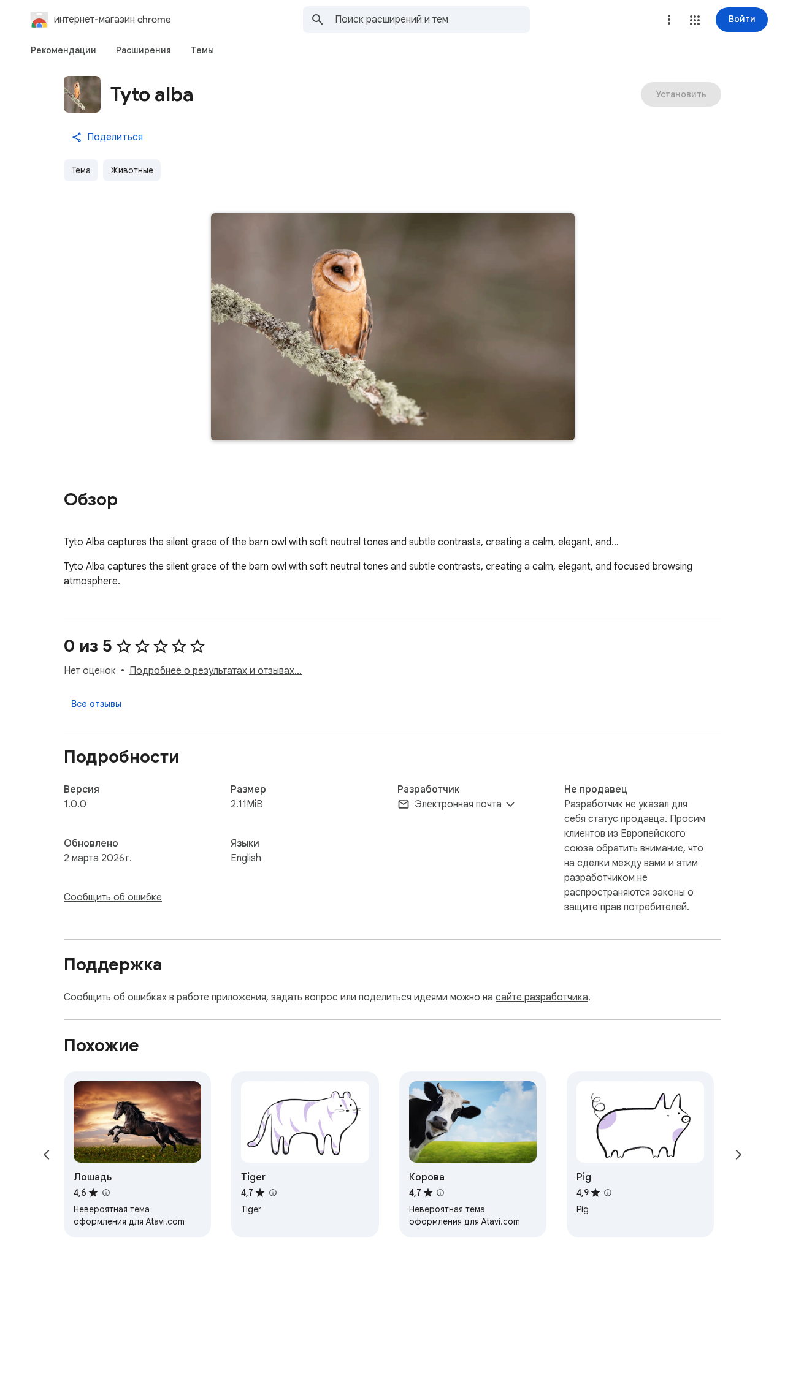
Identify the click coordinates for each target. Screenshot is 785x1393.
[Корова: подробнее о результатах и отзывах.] (440, 1192)
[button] (695, 20)
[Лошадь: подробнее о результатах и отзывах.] (105, 1192)
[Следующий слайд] (738, 1154)
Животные (131, 170)
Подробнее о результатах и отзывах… (215, 671)
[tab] (63, 50)
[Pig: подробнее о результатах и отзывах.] (607, 1192)
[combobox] (432, 19)
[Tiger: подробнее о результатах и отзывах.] (272, 1192)
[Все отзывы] (96, 704)
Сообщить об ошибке (113, 897)
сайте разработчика (542, 997)
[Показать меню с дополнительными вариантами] (669, 19)
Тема (81, 170)
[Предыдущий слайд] (46, 1154)
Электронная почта (458, 804)
